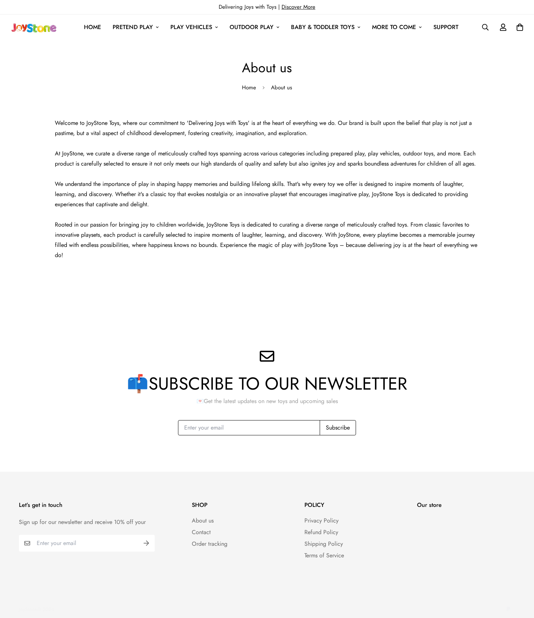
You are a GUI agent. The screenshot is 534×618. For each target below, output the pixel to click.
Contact (201, 532)
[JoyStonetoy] (33, 27)
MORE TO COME (394, 27)
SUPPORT (445, 27)
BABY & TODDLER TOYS (323, 27)
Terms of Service (324, 555)
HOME (92, 27)
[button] (518, 27)
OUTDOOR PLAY (252, 27)
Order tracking (209, 544)
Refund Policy (321, 532)
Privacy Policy (321, 520)
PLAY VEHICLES (191, 27)
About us (203, 520)
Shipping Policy (323, 544)
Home (249, 88)
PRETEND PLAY (133, 27)
